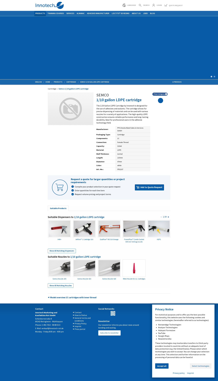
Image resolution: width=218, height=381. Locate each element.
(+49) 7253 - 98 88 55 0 (51, 325)
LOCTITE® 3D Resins (120, 13)
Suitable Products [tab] (58, 208)
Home (48, 82)
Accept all (161, 366)
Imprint (78, 326)
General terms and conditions (83, 319)
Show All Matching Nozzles (60, 285)
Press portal (80, 329)
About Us (136, 13)
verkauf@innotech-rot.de (52, 328)
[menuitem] (40, 13)
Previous (2, 48)
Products (40, 13)
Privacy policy (179, 373)
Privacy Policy (80, 323)
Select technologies (200, 366)
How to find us (81, 315)
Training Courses (55, 13)
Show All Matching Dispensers (61, 251)
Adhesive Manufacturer (98, 13)
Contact (78, 312)
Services (70, 13)
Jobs (145, 13)
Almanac (81, 13)
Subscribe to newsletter (109, 333)
